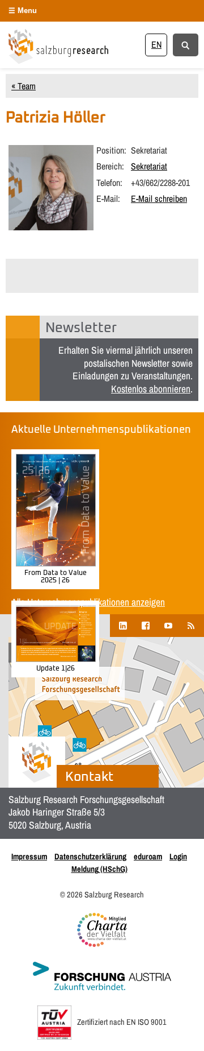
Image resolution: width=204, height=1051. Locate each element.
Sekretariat (149, 166)
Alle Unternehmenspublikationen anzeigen (88, 602)
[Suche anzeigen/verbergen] (185, 44)
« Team (23, 86)
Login (178, 856)
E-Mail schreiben (159, 198)
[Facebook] (145, 625)
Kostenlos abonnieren (150, 388)
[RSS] (191, 625)
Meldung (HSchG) (99, 868)
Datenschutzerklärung (90, 856)
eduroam (148, 856)
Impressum (29, 856)
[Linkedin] (123, 625)
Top (191, 1035)
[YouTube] (168, 625)
